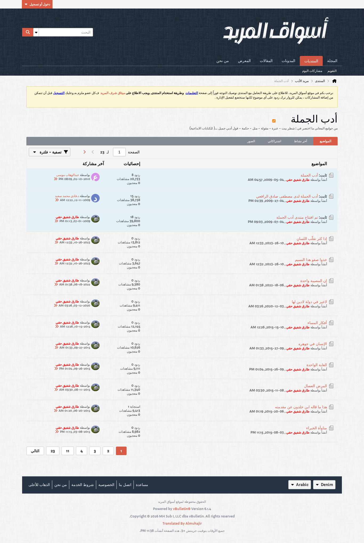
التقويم (332, 71)
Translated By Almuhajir (182, 523)
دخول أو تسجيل (40, 4)
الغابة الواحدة (316, 364)
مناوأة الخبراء (316, 428)
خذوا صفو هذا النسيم (311, 259)
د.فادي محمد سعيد (67, 196)
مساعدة (142, 484)
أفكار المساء (317, 322)
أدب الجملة (309, 175)
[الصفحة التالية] (84, 152)
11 (67, 450)
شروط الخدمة (82, 484)
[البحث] (27, 32)
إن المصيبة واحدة (313, 280)
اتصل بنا (125, 484)
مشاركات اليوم (312, 71)
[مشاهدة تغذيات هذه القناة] (274, 118)
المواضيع (325, 141)
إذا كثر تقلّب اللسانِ (312, 238)
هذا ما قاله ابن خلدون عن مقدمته (301, 407)
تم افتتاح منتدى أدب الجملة (297, 217)
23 (53, 450)
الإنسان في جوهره (312, 343)
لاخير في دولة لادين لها (309, 301)
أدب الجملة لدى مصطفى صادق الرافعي (287, 196)
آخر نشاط (300, 141)
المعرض (244, 60)
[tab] (325, 141)
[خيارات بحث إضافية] (36, 32)
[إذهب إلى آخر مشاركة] (55, 179)
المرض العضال (315, 385)
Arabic (302, 484)
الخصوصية (106, 484)
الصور (251, 141)
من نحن (222, 60)
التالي (35, 450)
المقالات (266, 60)
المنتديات (311, 61)
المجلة (332, 60)
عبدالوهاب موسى (67, 175)
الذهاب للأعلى (39, 484)
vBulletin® (182, 509)
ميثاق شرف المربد (112, 93)
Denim (327, 484)
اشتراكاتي (274, 141)
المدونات (288, 60)
